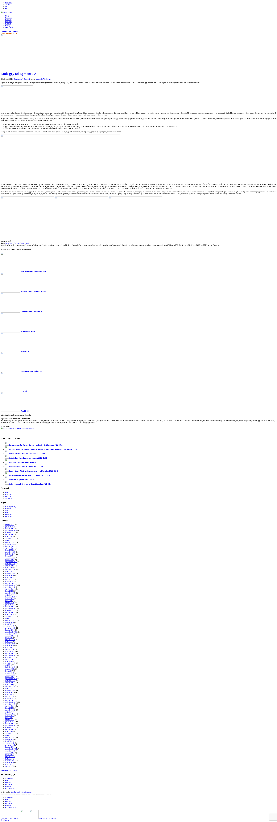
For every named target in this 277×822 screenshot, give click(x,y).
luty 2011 (8, 764)
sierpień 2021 (9, 534)
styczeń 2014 (9, 696)
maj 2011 (8, 759)
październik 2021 (11, 530)
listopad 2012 (9, 724)
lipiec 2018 (9, 591)
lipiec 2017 (9, 614)
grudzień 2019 (10, 558)
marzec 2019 (9, 575)
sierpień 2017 (9, 612)
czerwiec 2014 (10, 686)
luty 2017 (8, 624)
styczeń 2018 (9, 603)
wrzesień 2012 (10, 727)
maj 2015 (8, 665)
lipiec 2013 (9, 708)
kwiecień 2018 (10, 597)
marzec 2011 (9, 763)
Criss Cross (9, 243)
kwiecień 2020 (10, 554)
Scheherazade (15, 792)
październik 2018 (11, 585)
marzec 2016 (9, 646)
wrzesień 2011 (10, 751)
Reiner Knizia (25, 243)
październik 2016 (11, 632)
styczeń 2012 (9, 743)
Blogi (7, 780)
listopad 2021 (9, 529)
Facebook (8, 784)
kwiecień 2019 (10, 573)
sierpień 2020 (9, 548)
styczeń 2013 (9, 720)
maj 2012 (8, 735)
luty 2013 (8, 718)
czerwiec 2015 (10, 663)
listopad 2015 (9, 653)
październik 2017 (11, 608)
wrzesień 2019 (10, 564)
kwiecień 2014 (10, 690)
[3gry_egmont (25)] (135, 239)
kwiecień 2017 (10, 620)
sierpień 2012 (9, 729)
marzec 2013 (9, 716)
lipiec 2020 (9, 550)
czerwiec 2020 (10, 552)
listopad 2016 (9, 630)
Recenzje (8, 516)
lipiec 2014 (9, 685)
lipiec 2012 (9, 731)
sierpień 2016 (9, 636)
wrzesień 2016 (10, 634)
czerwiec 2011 (10, 757)
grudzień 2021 (10, 527)
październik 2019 (11, 562)
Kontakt (8, 508)
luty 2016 (8, 647)
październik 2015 (11, 655)
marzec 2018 (9, 599)
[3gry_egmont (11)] (46, 68)
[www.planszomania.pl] (138, 431)
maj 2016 (8, 642)
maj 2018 (8, 595)
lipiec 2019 (9, 568)
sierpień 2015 (9, 659)
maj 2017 (8, 618)
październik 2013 (11, 702)
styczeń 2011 (9, 766)
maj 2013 (8, 712)
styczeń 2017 (9, 626)
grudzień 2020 (10, 544)
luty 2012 (8, 741)
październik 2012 (11, 725)
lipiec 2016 (9, 638)
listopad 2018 (9, 583)
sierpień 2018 (9, 589)
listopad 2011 (9, 747)
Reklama (8, 782)
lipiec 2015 (9, 661)
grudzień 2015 (10, 651)
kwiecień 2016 (10, 644)
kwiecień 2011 (10, 761)
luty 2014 (8, 694)
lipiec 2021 (9, 536)
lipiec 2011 (9, 755)
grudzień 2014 (10, 675)
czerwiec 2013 (10, 710)
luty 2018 (8, 601)
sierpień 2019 (9, 566)
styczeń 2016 (9, 649)
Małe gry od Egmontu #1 (19, 74)
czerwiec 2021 (10, 538)
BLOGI (15, 33)
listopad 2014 (9, 677)
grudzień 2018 (10, 581)
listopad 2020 (9, 546)
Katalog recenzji (10, 507)
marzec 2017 (9, 622)
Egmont (16, 243)
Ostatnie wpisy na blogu (9, 31)
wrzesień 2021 (10, 532)
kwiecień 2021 (10, 542)
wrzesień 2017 (10, 610)
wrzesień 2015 (10, 657)
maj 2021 (8, 540)
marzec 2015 (9, 669)
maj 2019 (8, 571)
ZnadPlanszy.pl (6, 33)
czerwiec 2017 (10, 616)
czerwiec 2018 (10, 593)
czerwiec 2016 (10, 640)
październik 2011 (11, 749)
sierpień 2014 (9, 683)
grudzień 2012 (10, 722)
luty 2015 (8, 671)
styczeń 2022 (9, 525)
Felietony (8, 494)
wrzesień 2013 (10, 704)
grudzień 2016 (10, 628)
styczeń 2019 (9, 579)
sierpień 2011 (9, 753)
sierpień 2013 (9, 706)
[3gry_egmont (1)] (60, 180)
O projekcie (9, 778)
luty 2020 (8, 556)
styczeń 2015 (9, 673)
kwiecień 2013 (10, 714)
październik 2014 (11, 679)
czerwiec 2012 (10, 733)
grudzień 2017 (10, 605)
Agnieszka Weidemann (43, 79)
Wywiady (8, 498)
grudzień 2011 (10, 745)
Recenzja (27, 79)
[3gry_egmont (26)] (81, 239)
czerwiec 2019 (10, 569)
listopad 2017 (9, 607)
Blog (7, 492)
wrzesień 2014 (10, 681)
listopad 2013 (9, 700)
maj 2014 (8, 688)
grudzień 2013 (10, 698)
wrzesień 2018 (10, 587)
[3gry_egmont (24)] (27, 239)
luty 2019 (8, 577)
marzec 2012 (9, 739)
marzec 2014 (9, 692)
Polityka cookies (10, 788)
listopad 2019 (9, 560)
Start (6, 510)
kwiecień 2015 (10, 667)
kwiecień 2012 (10, 737)
